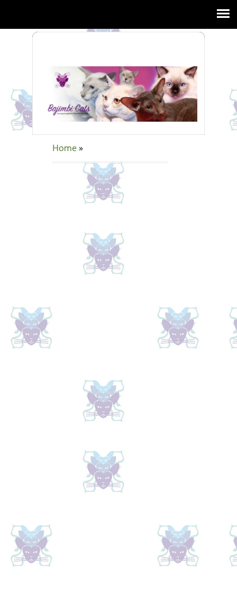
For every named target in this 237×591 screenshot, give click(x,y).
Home (64, 147)
